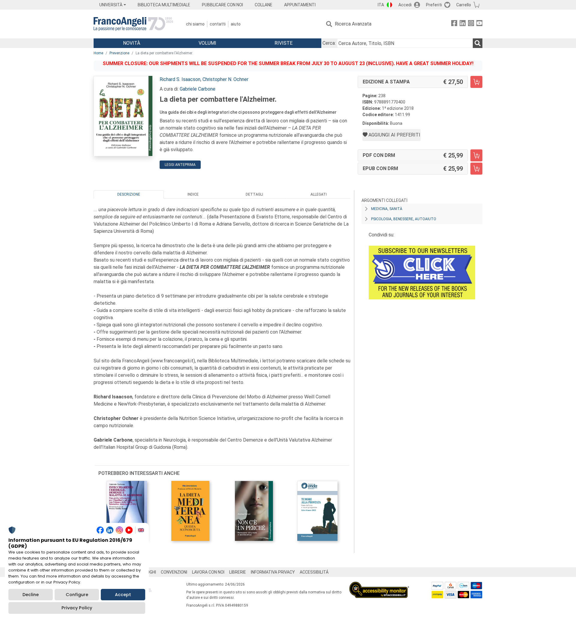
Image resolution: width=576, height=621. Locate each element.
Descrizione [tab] (128, 194)
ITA (381, 4)
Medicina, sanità (386, 209)
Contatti (218, 24)
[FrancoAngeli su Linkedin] (463, 24)
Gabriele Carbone (197, 89)
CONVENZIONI (174, 572)
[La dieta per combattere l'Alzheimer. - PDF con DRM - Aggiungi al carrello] (476, 155)
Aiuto (236, 24)
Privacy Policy (77, 608)
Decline (30, 595)
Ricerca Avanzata (353, 24)
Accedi (405, 4)
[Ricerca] (477, 43)
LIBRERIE (237, 572)
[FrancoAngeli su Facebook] (454, 24)
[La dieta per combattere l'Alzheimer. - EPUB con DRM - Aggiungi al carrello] (476, 169)
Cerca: (329, 43)
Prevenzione (119, 53)
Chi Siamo (195, 24)
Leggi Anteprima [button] (180, 165)
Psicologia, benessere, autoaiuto (403, 219)
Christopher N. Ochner (225, 79)
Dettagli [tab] (254, 194)
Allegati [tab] (318, 194)
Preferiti (434, 4)
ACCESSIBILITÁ (314, 572)
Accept (123, 595)
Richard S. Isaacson (180, 79)
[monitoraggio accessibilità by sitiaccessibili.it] (379, 585)
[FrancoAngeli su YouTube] (479, 24)
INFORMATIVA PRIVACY (273, 572)
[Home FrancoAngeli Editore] (133, 24)
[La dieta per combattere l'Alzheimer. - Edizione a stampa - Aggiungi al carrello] (476, 82)
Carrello (463, 4)
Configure (77, 595)
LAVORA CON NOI (208, 572)
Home (98, 53)
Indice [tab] (193, 194)
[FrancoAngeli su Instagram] (471, 24)
